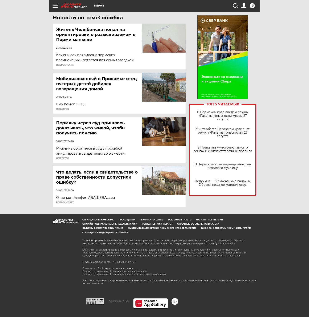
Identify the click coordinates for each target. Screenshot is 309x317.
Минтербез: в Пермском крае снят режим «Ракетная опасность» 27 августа (223, 132)
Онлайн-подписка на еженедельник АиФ (109, 224)
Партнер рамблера (119, 301)
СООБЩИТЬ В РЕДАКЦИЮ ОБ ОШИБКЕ (105, 232)
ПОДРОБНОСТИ (65, 65)
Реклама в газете (179, 219)
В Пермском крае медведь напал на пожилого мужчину (223, 166)
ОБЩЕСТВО (62, 109)
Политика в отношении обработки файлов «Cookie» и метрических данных (124, 274)
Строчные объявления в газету (198, 224)
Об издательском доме (98, 219)
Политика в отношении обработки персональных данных (114, 271)
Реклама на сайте (151, 219)
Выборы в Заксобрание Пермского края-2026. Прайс (162, 228)
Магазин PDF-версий (209, 219)
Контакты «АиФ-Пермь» (157, 224)
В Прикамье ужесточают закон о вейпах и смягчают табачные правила (222, 149)
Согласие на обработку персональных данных (108, 268)
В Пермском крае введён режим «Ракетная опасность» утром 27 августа (222, 115)
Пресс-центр (127, 219)
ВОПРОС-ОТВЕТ (65, 203)
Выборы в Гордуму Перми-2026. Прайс (226, 228)
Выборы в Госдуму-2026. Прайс (102, 228)
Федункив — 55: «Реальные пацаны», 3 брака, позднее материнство (222, 183)
